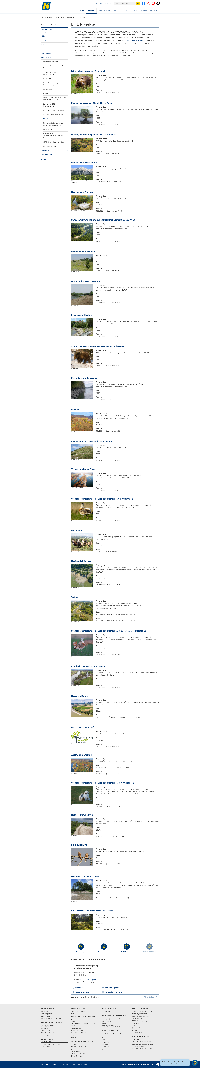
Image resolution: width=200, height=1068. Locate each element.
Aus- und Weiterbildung (47, 1025)
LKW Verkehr (135, 1023)
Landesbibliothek (45, 1030)
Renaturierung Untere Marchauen (88, 666)
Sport (72, 1013)
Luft (42, 49)
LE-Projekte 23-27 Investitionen (54, 110)
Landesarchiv (44, 1028)
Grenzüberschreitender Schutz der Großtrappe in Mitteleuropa (102, 783)
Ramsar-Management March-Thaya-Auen (91, 103)
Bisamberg (76, 530)
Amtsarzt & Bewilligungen (78, 1046)
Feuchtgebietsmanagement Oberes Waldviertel (94, 134)
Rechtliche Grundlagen (51, 62)
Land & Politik (104, 11)
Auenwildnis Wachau (81, 755)
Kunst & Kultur (106, 1011)
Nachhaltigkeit (46, 53)
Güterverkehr (135, 1020)
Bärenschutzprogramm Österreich (88, 71)
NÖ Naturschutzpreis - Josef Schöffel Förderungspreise (53, 124)
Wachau (75, 409)
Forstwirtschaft (106, 1020)
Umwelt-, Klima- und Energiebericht (48, 31)
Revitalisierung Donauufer (84, 378)
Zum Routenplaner (112, 988)
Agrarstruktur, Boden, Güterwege (111, 1018)
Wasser (44, 159)
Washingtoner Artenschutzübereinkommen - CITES (53, 136)
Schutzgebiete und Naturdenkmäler (49, 73)
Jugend (73, 1027)
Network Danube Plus (82, 815)
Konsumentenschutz (77, 1030)
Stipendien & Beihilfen (47, 1034)
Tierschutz (74, 1037)
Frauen (73, 1021)
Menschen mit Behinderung (78, 1032)
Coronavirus (74, 1044)
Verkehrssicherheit (137, 1032)
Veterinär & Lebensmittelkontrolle (111, 1027)
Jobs (96, 3)
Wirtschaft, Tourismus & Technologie (142, 1048)
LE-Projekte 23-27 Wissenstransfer (49, 105)
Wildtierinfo (47, 93)
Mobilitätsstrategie (137, 1027)
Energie (44, 40)
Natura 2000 (47, 78)
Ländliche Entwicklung (108, 1025)
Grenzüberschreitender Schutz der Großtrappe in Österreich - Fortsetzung (108, 631)
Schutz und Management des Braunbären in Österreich (98, 346)
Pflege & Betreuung (76, 1051)
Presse (126, 11)
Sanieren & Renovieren (47, 1015)
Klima (43, 45)
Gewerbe (134, 1043)
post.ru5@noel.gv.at (88, 980)
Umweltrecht (46, 150)
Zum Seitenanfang (152, 997)
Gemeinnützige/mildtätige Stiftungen (51, 1018)
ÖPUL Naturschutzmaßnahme (53, 142)
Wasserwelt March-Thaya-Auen (86, 281)
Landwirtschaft (106, 1023)
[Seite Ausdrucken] (157, 1065)
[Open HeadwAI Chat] (195, 1063)
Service (116, 11)
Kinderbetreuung (76, 1028)
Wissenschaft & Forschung (48, 1036)
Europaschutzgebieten (135, 40)
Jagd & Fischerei (106, 1021)
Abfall (43, 36)
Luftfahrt (134, 1025)
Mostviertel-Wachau (81, 561)
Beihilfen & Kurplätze (77, 1057)
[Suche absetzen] (138, 3)
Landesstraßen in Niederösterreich (141, 1015)
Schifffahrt (135, 1031)
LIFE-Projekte (48, 119)
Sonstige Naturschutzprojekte (53, 115)
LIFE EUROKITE (79, 845)
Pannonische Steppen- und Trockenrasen (91, 441)
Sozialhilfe (74, 1055)
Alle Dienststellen (83, 992)
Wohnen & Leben (45, 1016)
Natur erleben (48, 129)
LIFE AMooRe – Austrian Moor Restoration (92, 911)
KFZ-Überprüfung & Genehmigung (141, 1022)
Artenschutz (47, 89)
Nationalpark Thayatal (82, 192)
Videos (135, 11)
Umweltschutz (46, 155)
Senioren (73, 1036)
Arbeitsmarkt (135, 1039)
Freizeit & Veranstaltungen (78, 1011)
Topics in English (105, 3)
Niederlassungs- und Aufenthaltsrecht (81, 1034)
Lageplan (78, 988)
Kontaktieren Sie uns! (113, 992)
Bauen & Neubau (45, 1011)
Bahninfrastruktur (137, 1018)
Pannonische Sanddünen (83, 251)
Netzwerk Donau (79, 696)
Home (82, 11)
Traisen (75, 597)
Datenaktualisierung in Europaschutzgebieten (51, 84)
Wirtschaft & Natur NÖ (82, 727)
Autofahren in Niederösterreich (140, 1016)
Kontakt (88, 1064)
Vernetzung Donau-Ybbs (83, 469)
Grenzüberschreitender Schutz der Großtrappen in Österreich (102, 499)
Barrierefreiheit (49, 1064)
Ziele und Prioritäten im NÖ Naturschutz (53, 67)
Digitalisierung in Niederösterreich (50, 1044)
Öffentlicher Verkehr (137, 1029)
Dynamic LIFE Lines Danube (85, 876)
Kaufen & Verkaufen (46, 1013)
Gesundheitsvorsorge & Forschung (81, 1050)
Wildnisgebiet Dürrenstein (84, 162)
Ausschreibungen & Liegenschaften (142, 1041)
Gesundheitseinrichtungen (78, 1048)
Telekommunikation (46, 1046)
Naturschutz (70, 17)
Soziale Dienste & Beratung (78, 1053)
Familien (73, 1020)
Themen (91, 11)
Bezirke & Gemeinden (149, 11)
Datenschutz (65, 1064)
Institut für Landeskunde (47, 1032)
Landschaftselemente (51, 146)
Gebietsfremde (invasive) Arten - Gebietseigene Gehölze (55, 99)
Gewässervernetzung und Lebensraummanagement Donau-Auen (103, 220)
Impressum (77, 1064)
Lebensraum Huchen (81, 315)
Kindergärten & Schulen (47, 1027)
